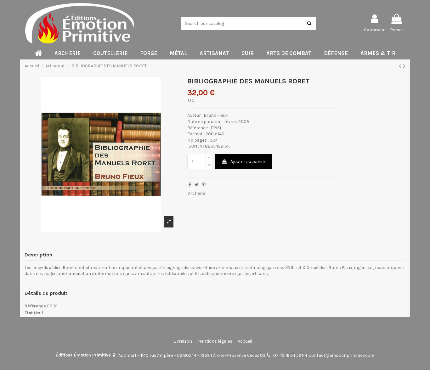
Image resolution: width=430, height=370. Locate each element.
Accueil (245, 341)
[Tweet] (197, 185)
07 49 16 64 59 (287, 355)
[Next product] (404, 66)
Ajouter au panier (247, 161)
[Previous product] (401, 66)
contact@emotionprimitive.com (341, 355)
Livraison (182, 341)
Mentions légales (214, 341)
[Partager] (190, 185)
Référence (35, 306)
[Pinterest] (204, 185)
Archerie (196, 193)
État (29, 313)
